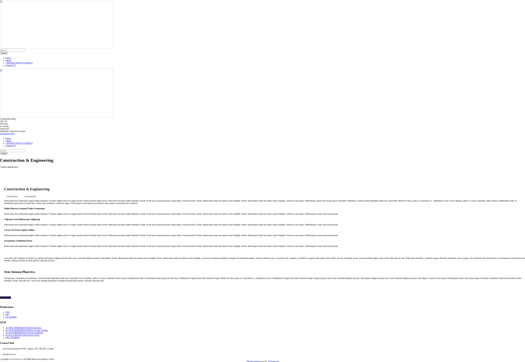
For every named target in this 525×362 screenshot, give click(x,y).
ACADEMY (11, 317)
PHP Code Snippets (253, 361)
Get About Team (7, 134)
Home (8, 58)
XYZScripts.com (273, 361)
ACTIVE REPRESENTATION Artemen (23, 328)
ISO (7, 315)
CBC (7, 312)
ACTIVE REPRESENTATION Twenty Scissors (26, 330)
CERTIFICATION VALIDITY (19, 63)
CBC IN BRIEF (12, 337)
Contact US (10, 65)
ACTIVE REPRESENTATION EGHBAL (24, 333)
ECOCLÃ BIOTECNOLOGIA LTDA (22, 335)
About (8, 60)
